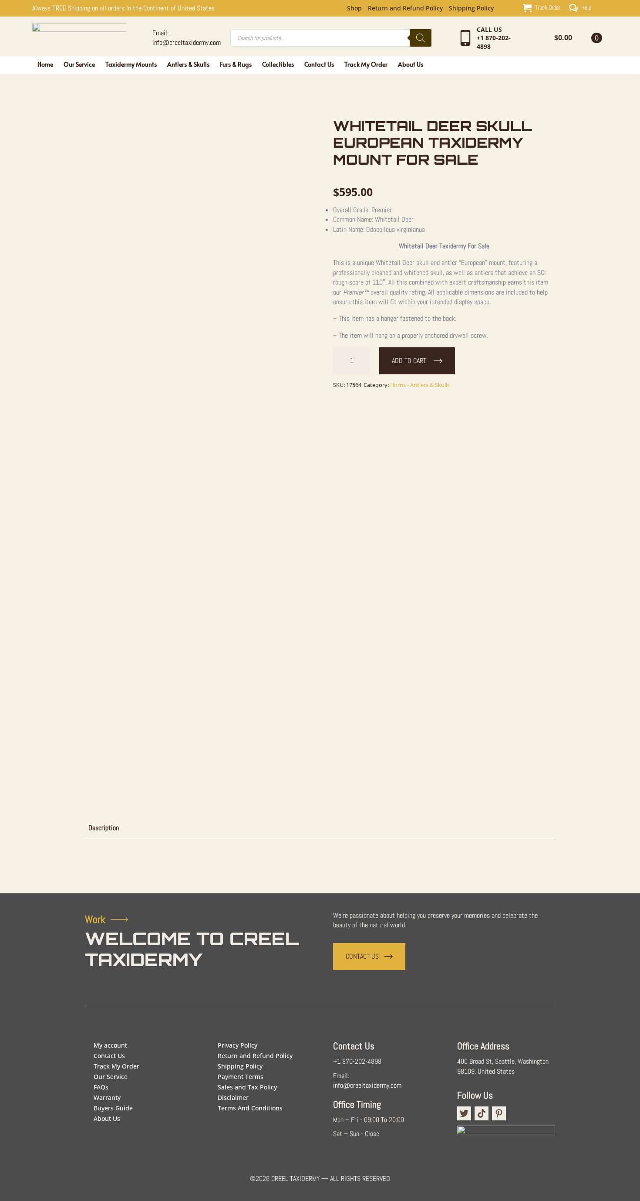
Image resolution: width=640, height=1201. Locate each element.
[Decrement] (340, 360)
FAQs (101, 1087)
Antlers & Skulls (188, 64)
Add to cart (409, 360)
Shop (354, 8)
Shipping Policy (471, 8)
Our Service (79, 64)
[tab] (103, 828)
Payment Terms (240, 1076)
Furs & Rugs (236, 64)
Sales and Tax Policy (247, 1087)
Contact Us (319, 64)
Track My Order (365, 64)
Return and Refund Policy (405, 8)
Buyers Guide (113, 1108)
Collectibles (278, 64)
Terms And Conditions (250, 1108)
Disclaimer (233, 1097)
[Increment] (363, 360)
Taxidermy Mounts (131, 64)
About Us (410, 64)
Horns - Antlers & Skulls (420, 385)
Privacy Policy (237, 1045)
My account (110, 1045)
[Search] (420, 38)
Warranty (107, 1097)
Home (45, 64)
